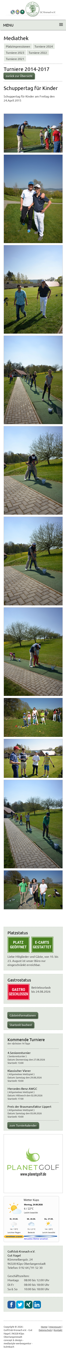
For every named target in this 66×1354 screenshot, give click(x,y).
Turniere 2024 (43, 46)
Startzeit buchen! (21, 1024)
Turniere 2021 (15, 59)
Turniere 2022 (38, 52)
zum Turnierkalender (23, 1125)
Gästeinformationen (23, 1015)
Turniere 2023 (15, 52)
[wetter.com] (14, 1237)
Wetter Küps (31, 1200)
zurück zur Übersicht (19, 76)
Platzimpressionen (18, 46)
